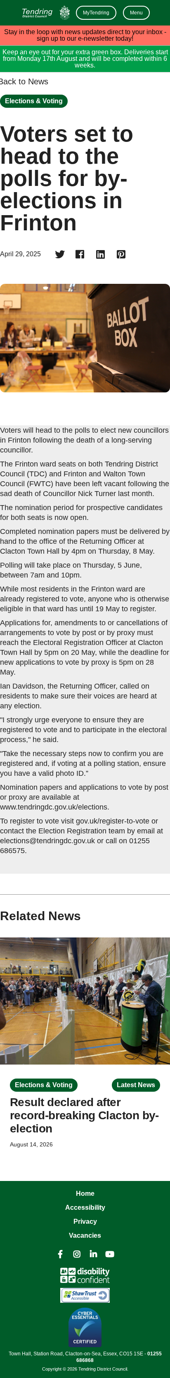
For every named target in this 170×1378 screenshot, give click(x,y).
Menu (136, 13)
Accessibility (85, 1207)
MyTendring (96, 13)
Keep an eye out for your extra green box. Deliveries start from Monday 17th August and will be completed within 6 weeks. (85, 59)
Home (85, 1193)
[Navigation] (45, 13)
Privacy (85, 1221)
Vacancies (85, 1235)
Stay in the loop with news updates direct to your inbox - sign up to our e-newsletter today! (85, 35)
